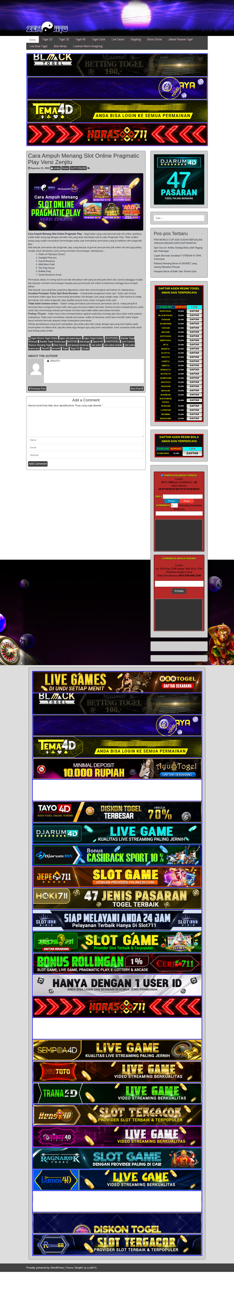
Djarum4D (98, 341)
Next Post (136, 388)
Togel (65, 348)
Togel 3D (64, 39)
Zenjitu (85, 348)
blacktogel (85, 341)
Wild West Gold (46, 264)
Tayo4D (46, 348)
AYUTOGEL (111, 338)
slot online (96, 345)
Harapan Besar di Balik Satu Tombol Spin (175, 271)
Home (32, 39)
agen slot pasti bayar (71, 338)
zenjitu (56, 168)
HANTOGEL (112, 341)
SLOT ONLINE (78, 168)
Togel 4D (80, 39)
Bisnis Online (154, 39)
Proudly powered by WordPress (45, 1267)
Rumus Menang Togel (40, 345)
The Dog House (46, 267)
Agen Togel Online (93, 338)
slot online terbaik (113, 345)
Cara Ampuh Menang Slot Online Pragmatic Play (55, 233)
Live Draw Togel (38, 46)
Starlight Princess (47, 257)
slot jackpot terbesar (78, 345)
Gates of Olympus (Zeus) (51, 254)
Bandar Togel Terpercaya (52, 341)
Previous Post (38, 388)
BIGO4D (72, 341)
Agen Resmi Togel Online (44, 338)
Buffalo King (44, 271)
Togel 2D (47, 39)
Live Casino (118, 39)
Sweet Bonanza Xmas (50, 274)
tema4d (56, 348)
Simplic (78, 1267)
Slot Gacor (59, 345)
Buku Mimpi (60, 46)
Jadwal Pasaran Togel (180, 39)
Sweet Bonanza (46, 261)
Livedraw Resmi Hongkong (88, 46)
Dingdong (136, 39)
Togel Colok (98, 39)
